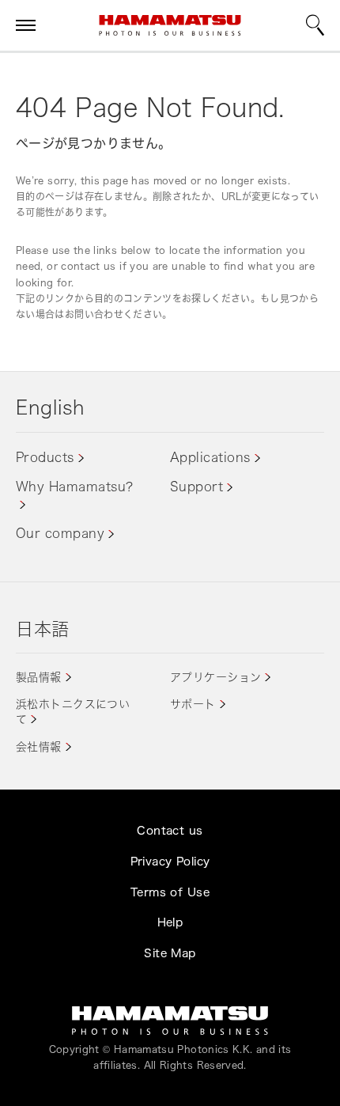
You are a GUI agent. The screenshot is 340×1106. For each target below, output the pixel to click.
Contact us (169, 830)
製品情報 (39, 677)
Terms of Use (170, 892)
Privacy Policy (170, 861)
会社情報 (39, 746)
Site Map (169, 953)
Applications (210, 457)
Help (170, 922)
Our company (60, 533)
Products (45, 457)
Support (196, 486)
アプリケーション (215, 677)
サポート (193, 703)
